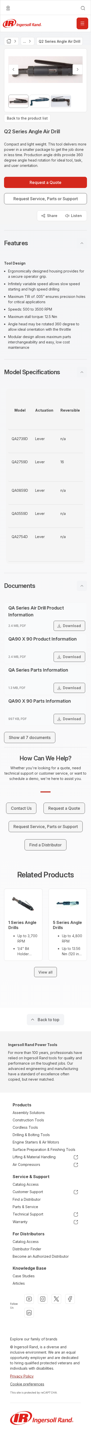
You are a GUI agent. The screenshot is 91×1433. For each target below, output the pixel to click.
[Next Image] (78, 69)
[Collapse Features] (82, 243)
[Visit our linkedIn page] (29, 1313)
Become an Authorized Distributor (41, 1256)
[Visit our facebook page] (70, 1299)
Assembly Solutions (29, 1112)
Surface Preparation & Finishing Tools (44, 1149)
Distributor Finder (27, 1249)
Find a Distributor (27, 1199)
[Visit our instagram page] (43, 1299)
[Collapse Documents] (82, 586)
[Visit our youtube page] (29, 1299)
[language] (8, 8)
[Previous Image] (13, 69)
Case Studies (24, 1276)
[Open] (82, 23)
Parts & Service (25, 1207)
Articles (19, 1283)
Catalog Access (26, 1184)
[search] (83, 8)
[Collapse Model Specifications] (82, 372)
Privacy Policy (22, 1376)
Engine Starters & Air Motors (36, 1142)
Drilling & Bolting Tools (31, 1135)
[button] (45, 243)
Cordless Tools (25, 1127)
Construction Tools (28, 1120)
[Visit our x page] (56, 1299)
